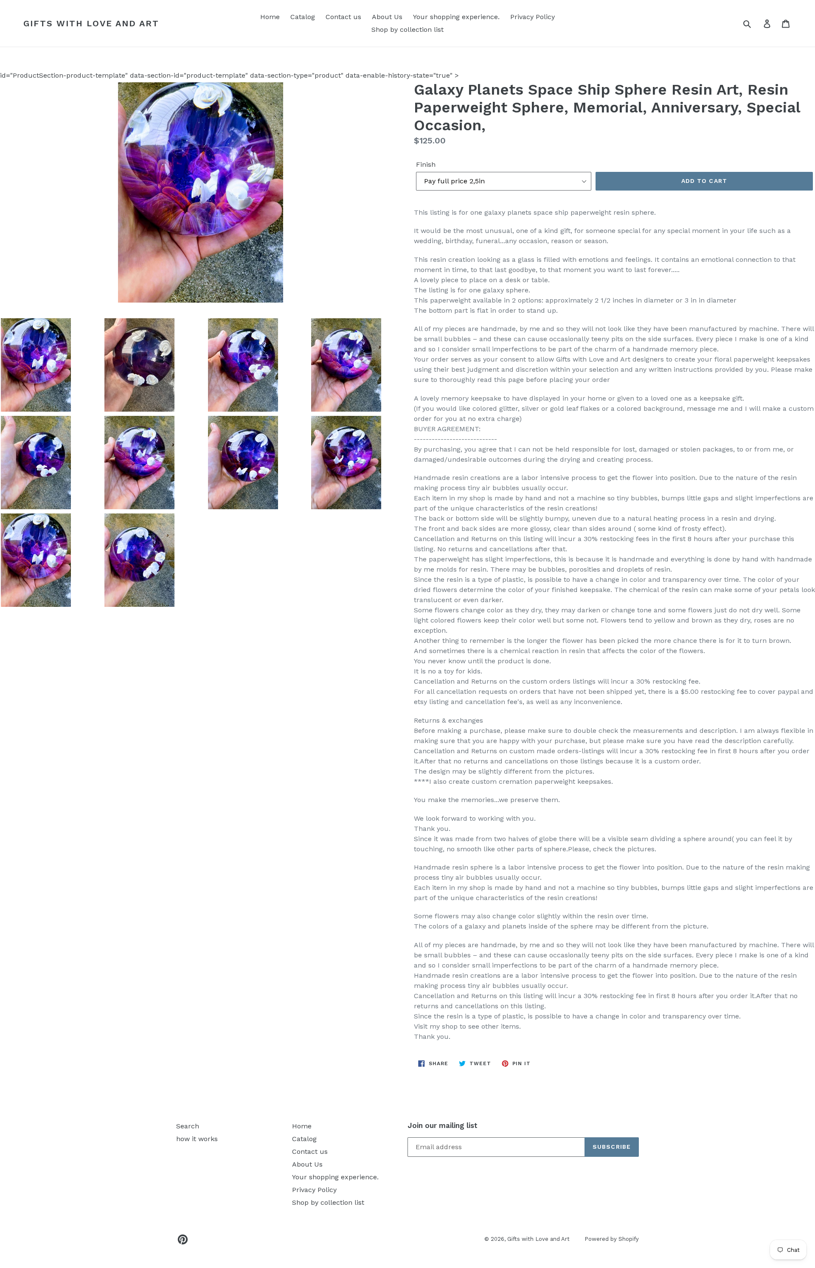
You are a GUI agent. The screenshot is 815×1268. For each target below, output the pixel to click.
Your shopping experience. (456, 17)
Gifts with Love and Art (91, 23)
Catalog (302, 17)
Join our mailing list (443, 1125)
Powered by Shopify (612, 1239)
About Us (387, 17)
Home (270, 17)
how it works (197, 1139)
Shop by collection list (407, 29)
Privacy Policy (532, 17)
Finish (426, 164)
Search (187, 1126)
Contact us (343, 17)
